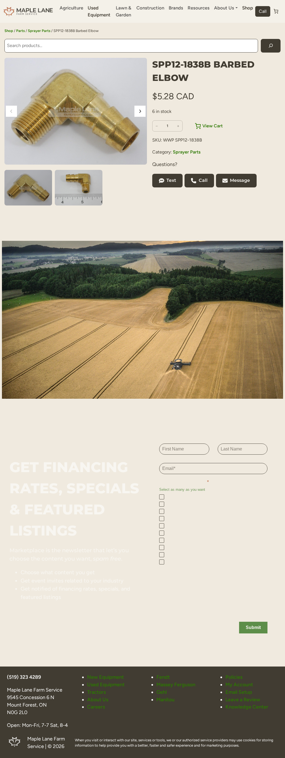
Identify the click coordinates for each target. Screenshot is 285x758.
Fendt (163, 677)
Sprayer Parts (39, 31)
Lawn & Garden (123, 11)
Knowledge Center (246, 707)
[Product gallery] (75, 111)
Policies (233, 677)
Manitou (165, 699)
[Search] (271, 46)
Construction (150, 8)
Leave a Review (242, 699)
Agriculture (71, 8)
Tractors (96, 692)
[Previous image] (11, 111)
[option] (78, 187)
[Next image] (140, 111)
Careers (96, 707)
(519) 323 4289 (24, 677)
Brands (176, 8)
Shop (247, 8)
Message (240, 180)
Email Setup (238, 692)
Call (263, 11)
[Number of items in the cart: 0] (276, 11)
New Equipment (105, 677)
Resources (199, 8)
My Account (239, 684)
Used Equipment (99, 11)
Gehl (161, 692)
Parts (20, 31)
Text (171, 180)
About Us (97, 699)
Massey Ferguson (175, 684)
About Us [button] (224, 8)
